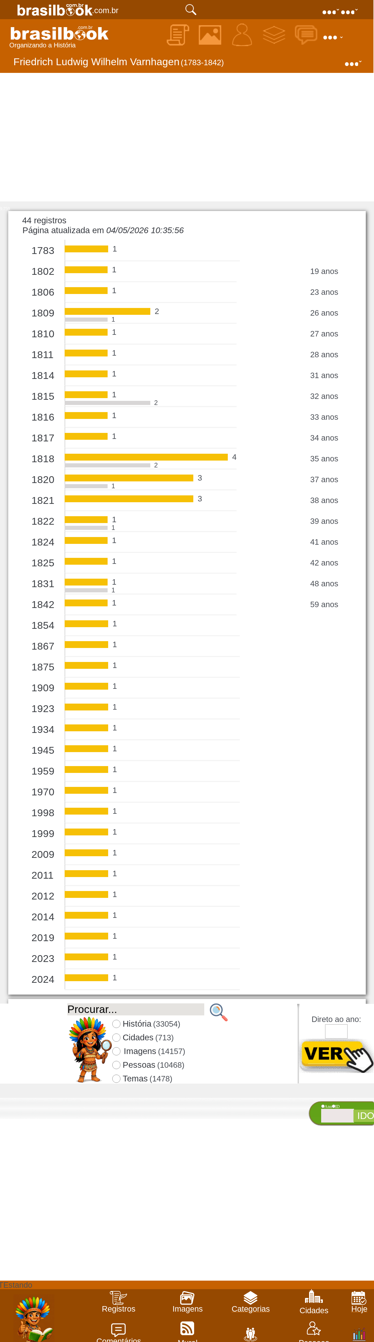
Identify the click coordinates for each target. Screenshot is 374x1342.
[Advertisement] (186, 1242)
